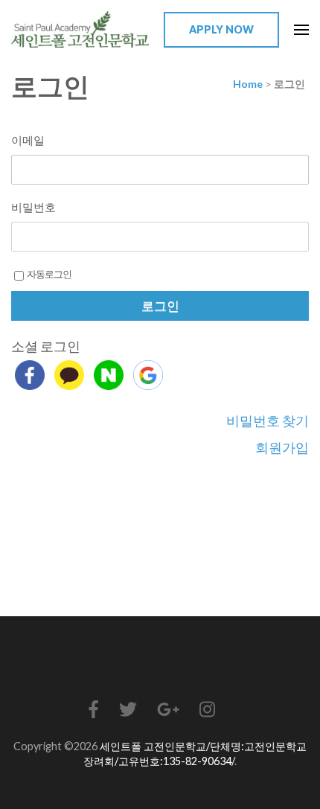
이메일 (28, 140)
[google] (148, 375)
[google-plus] (168, 709)
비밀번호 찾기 (267, 420)
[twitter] (128, 709)
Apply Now (221, 29)
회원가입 (282, 447)
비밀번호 (33, 207)
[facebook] (29, 375)
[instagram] (207, 709)
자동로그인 (49, 274)
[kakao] (69, 375)
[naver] (108, 375)
